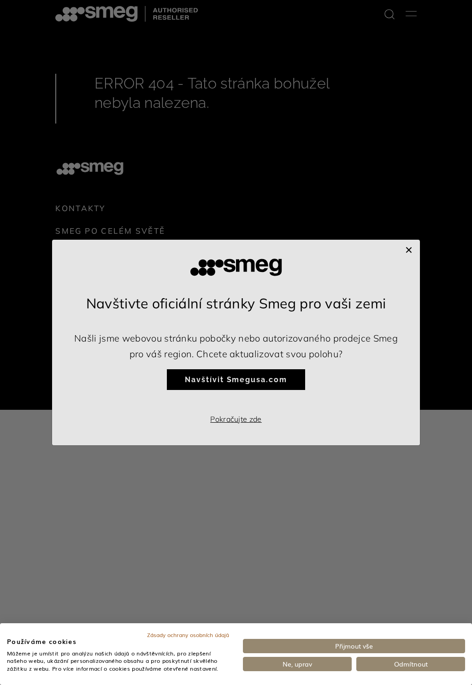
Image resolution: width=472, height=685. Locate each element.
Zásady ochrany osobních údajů (188, 635)
